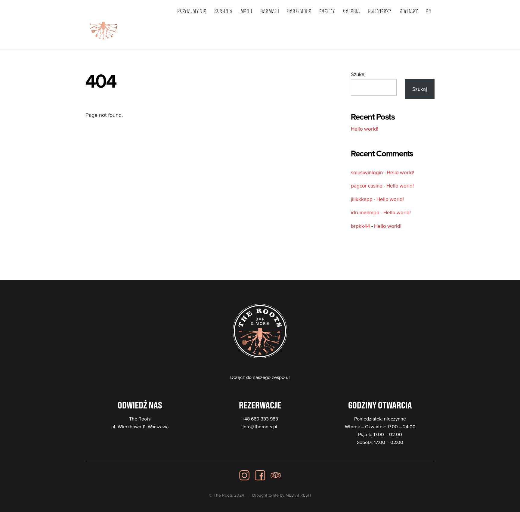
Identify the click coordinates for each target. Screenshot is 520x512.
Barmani (269, 10)
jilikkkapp (362, 199)
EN (428, 10)
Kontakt (408, 10)
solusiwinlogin (367, 172)
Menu (246, 10)
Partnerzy (379, 10)
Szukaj (358, 74)
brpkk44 (360, 226)
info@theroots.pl (260, 426)
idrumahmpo (365, 212)
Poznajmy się (191, 10)
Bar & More (298, 10)
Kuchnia (223, 10)
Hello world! (364, 128)
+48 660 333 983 (260, 418)
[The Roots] (103, 38)
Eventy (326, 10)
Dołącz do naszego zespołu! (260, 377)
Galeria (350, 10)
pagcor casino (366, 185)
